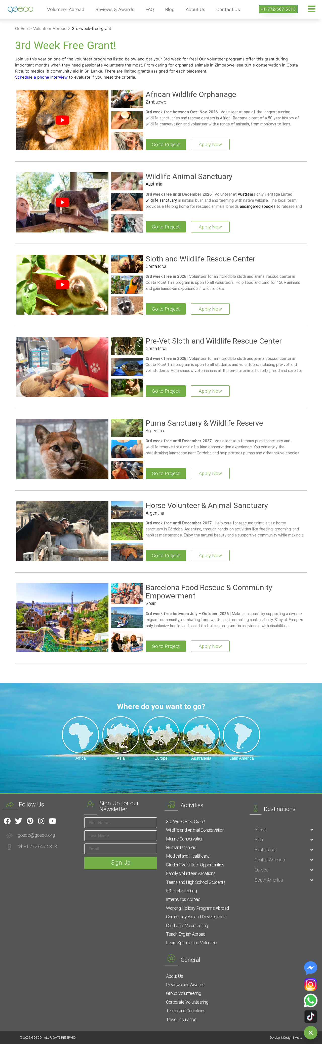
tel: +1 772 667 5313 (37, 846)
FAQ (149, 9)
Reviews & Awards (114, 9)
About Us (195, 9)
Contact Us (228, 9)
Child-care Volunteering (187, 925)
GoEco (21, 28)
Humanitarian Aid (181, 847)
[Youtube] (52, 821)
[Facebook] (7, 821)
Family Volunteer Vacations (190, 873)
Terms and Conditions (185, 1010)
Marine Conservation (185, 838)
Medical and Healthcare (188, 856)
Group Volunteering (183, 993)
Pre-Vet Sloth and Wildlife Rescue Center (214, 340)
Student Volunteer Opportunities (195, 864)
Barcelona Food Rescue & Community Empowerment (209, 591)
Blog (170, 9)
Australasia (265, 849)
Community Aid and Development (196, 916)
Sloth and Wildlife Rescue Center (200, 258)
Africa (260, 829)
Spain (151, 603)
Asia (259, 839)
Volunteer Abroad (65, 9)
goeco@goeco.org (36, 835)
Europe (261, 869)
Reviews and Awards (185, 984)
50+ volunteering (181, 890)
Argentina (155, 430)
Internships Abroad (183, 899)
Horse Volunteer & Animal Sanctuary (207, 505)
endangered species (257, 206)
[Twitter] (18, 821)
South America (269, 880)
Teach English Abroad (185, 934)
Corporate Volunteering (187, 1002)
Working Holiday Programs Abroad (197, 908)
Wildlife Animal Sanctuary (189, 176)
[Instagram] (41, 821)
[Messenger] (310, 968)
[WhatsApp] (310, 1000)
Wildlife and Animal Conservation (195, 830)
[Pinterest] (29, 821)
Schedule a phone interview (41, 77)
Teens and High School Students (195, 882)
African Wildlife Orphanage (191, 94)
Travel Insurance (181, 1019)
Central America (270, 859)
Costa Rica (156, 266)
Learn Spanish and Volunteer (192, 942)
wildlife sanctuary (161, 200)
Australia (154, 184)
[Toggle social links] (310, 1032)
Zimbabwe (156, 102)
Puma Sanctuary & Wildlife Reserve (204, 423)
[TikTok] (310, 1016)
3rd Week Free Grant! (185, 821)
